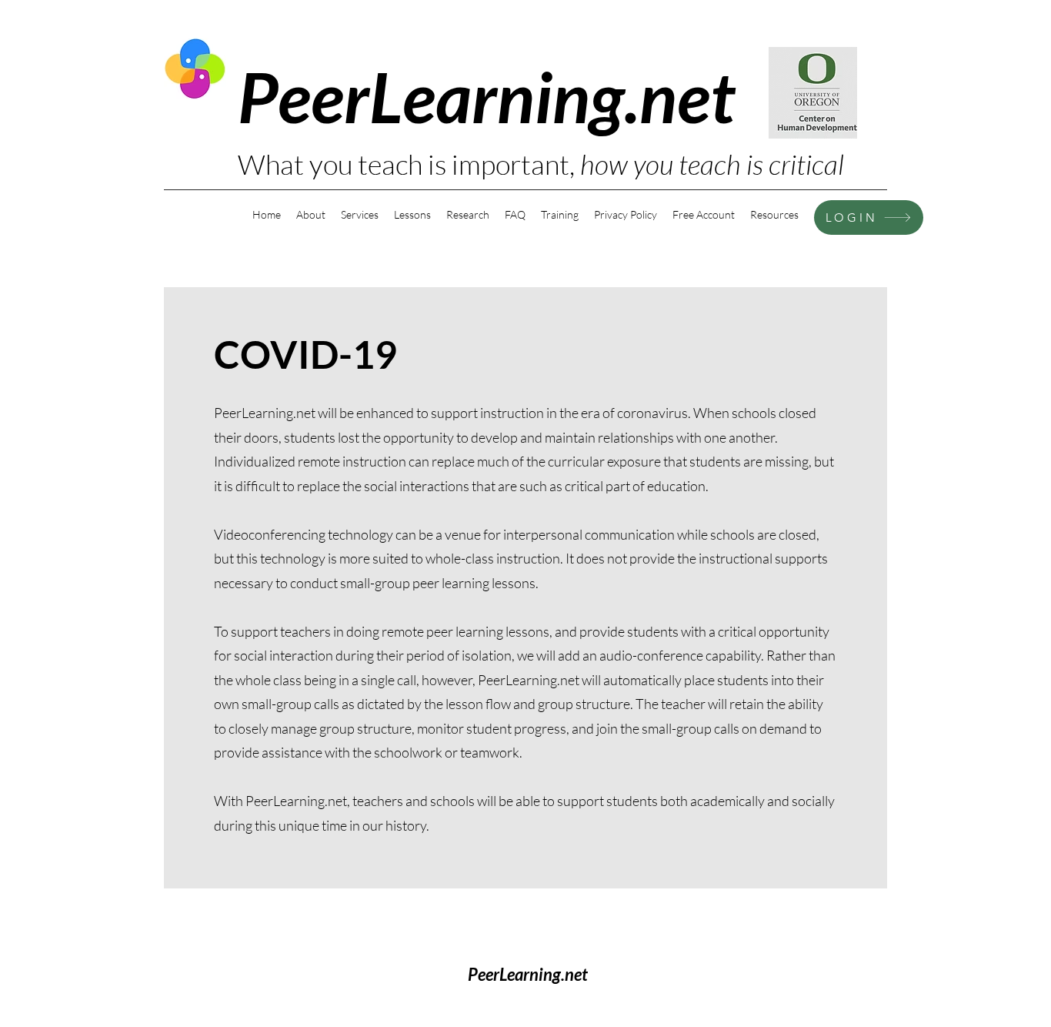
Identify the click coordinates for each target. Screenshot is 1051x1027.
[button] (774, 214)
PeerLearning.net (486, 96)
